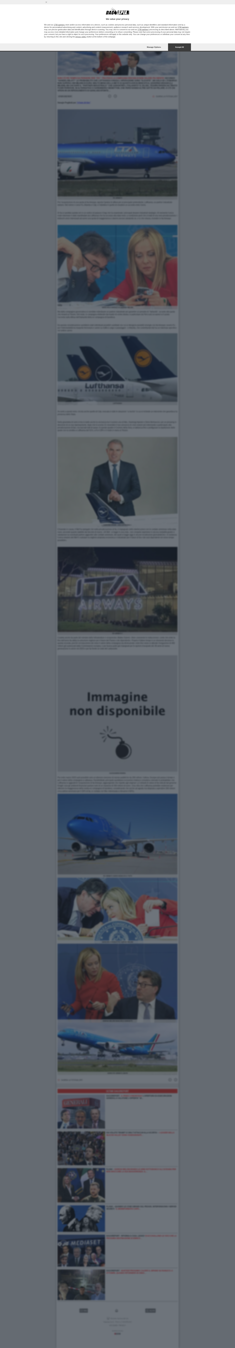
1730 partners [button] (59, 25)
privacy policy (80, 37)
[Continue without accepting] (46, 2)
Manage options (154, 47)
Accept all (179, 47)
